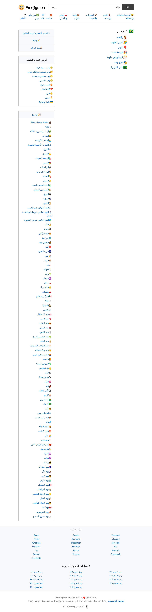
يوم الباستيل (44, 484)
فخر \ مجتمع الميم (42, 354)
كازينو (47, 394)
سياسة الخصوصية (116, 600)
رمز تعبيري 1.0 (36, 571)
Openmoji (36, 546)
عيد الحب (45, 318)
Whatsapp (36, 542)
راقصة (122, 37)
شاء (42, 16)
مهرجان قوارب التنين (40, 444)
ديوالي (47, 269)
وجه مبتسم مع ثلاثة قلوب (40, 71)
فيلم (48, 372)
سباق (47, 282)
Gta (48, 126)
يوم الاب (46, 475)
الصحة (47, 176)
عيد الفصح (45, 332)
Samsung (76, 539)
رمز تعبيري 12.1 (75, 579)
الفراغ (47, 194)
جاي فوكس (45, 233)
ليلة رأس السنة (43, 417)
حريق (49, 97)
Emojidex (76, 546)
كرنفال (47, 403)
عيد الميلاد (45, 341)
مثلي (48, 435)
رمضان (47, 278)
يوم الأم (46, 471)
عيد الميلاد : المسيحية (40, 345)
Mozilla (76, 550)
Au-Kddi (36, 554)
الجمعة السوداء (43, 158)
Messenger (76, 542)
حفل (48, 255)
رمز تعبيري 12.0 (36, 579)
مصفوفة (46, 439)
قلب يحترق (46, 84)
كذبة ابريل (45, 399)
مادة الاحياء (45, 426)
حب (48, 246)
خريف (47, 260)
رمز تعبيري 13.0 (115, 579)
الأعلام (23, 16)
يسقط (47, 462)
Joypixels (116, 542)
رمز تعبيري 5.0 (76, 575)
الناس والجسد (107, 16)
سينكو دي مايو (43, 296)
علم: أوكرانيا (46, 101)
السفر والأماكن (63, 16)
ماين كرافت (44, 430)
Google (76, 535)
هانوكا (47, 453)
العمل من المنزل (42, 189)
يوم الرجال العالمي (41, 493)
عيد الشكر (45, 327)
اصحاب (46, 135)
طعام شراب (76, 16)
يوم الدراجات (44, 489)
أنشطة (49, 16)
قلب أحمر (47, 88)
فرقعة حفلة (119, 52)
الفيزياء (47, 198)
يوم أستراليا (45, 466)
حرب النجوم (44, 251)
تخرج (47, 228)
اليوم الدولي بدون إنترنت (39, 207)
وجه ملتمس (46, 80)
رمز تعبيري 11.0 (115, 575)
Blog (36, 40)
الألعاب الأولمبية (43, 140)
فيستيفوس (45, 367)
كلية (48, 408)
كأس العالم (45, 390)
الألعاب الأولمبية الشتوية (39, 144)
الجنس (47, 162)
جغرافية (46, 237)
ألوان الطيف (119, 42)
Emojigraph (35, 7)
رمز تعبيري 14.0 (75, 583)
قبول (49, 93)
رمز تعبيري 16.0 (75, 586)
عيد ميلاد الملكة (43, 349)
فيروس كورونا (43, 363)
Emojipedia (36, 558)
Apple (36, 535)
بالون (122, 47)
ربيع (48, 273)
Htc (115, 546)
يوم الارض (45, 480)
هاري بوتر (45, 448)
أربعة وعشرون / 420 (40, 131)
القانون (47, 203)
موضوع (36, 114)
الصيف (47, 180)
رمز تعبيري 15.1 (36, 586)
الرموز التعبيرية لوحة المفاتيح (36, 32)
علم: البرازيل (118, 67)
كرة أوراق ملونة (117, 57)
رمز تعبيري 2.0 (76, 571)
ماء (48, 421)
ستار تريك (45, 287)
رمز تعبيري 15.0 (115, 583)
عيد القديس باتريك (42, 336)
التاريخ (47, 149)
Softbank (115, 550)
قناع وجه (120, 62)
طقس (47, 309)
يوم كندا (46, 507)
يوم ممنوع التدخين (42, 516)
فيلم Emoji (45, 376)
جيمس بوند (45, 242)
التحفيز (47, 153)
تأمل (48, 224)
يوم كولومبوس (43, 511)
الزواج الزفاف (43, 171)
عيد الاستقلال (44, 314)
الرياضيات (45, 167)
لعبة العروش (44, 412)
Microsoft (115, 539)
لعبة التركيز (36, 47)
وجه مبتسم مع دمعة (42, 76)
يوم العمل (45, 498)
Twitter (36, 539)
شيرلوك (46, 305)
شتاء (48, 300)
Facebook (115, 535)
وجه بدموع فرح (44, 67)
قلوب (47, 381)
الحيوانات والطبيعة (91, 16)
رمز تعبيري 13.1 (36, 583)
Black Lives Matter (41, 122)
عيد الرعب (45, 322)
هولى (47, 457)
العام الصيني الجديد (41, 185)
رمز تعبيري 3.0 (115, 571)
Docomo (76, 554)
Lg (36, 550)
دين (48, 264)
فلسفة (47, 359)
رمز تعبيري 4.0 (36, 575)
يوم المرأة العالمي (42, 502)
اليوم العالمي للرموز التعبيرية (37, 219)
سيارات (46, 291)
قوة (48, 385)
